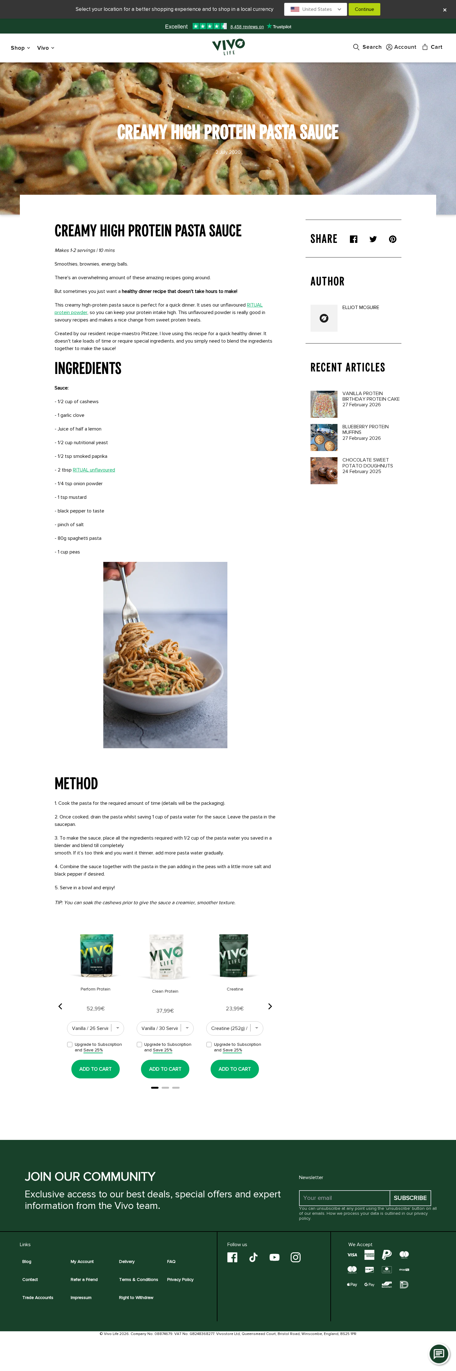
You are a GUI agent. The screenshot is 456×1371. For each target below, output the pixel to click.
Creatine (235, 989)
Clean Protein (165, 991)
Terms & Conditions (138, 1279)
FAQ (171, 1261)
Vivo (43, 48)
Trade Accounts (37, 1297)
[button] (315, 9)
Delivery (127, 1261)
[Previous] (61, 1006)
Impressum (81, 1297)
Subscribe (410, 1198)
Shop (18, 48)
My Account (82, 1261)
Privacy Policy (180, 1279)
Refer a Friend (84, 1279)
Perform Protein (95, 989)
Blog (26, 1261)
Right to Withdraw (136, 1297)
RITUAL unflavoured (94, 470)
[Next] (269, 1006)
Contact (30, 1279)
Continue (364, 9)
